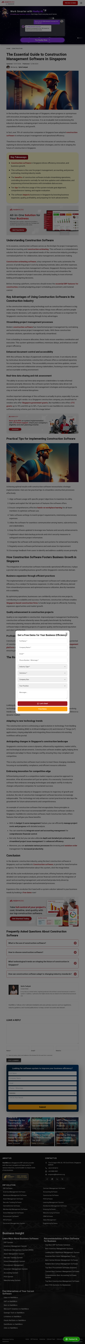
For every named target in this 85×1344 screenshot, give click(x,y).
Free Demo (42, 709)
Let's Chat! (44, 703)
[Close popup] (66, 633)
